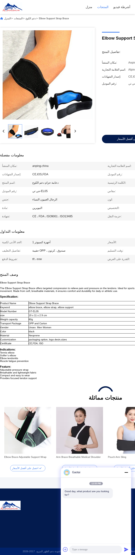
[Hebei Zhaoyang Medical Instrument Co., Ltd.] (12, 7)
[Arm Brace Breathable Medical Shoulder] (79, 430)
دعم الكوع (31, 18)
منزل (89, 7)
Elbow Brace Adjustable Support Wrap (25, 457)
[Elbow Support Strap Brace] (47, 75)
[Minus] (126, 472)
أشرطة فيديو (121, 7)
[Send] (126, 549)
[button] (8, 436)
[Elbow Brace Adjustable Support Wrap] (27, 430)
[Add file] (65, 549)
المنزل (7, 18)
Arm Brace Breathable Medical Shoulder (78, 457)
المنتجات (102, 7)
